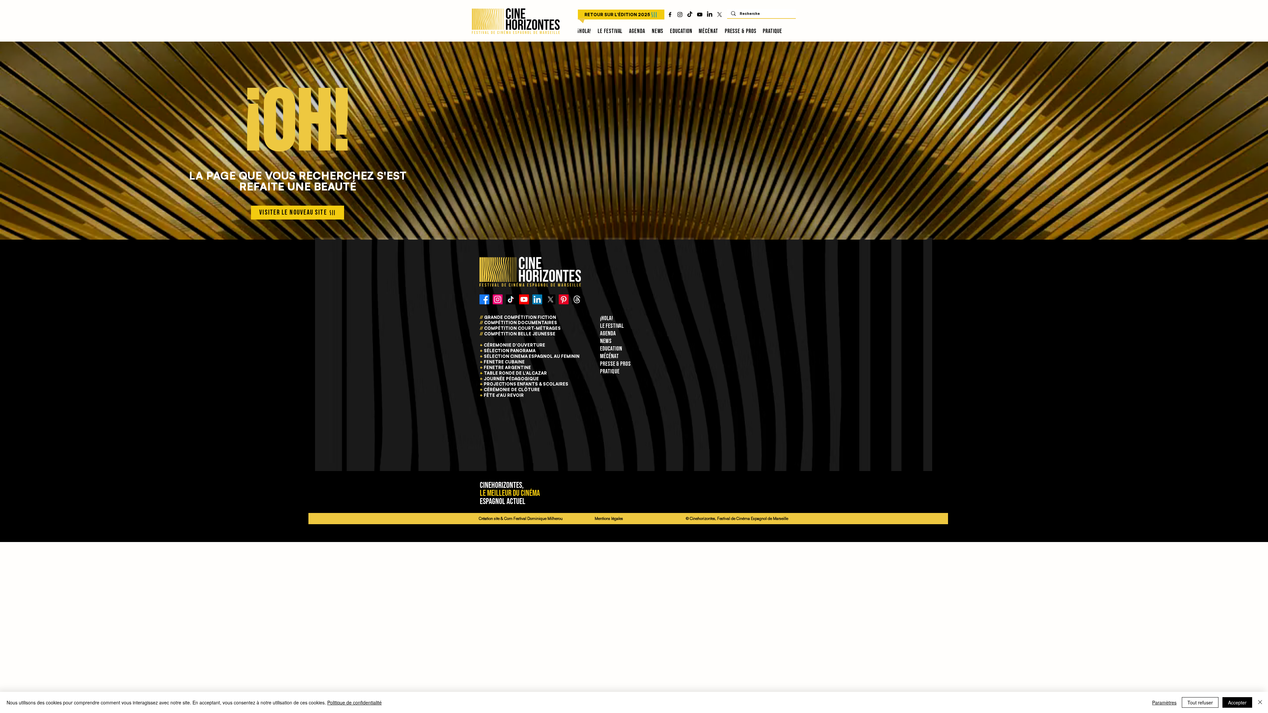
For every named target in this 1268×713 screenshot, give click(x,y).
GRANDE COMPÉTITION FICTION (520, 317)
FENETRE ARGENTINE (507, 367)
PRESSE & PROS (615, 364)
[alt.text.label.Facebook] (670, 14)
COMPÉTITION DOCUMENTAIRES (520, 322)
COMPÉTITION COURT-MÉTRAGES (522, 328)
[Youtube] (524, 299)
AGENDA (608, 333)
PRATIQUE (609, 371)
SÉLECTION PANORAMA (510, 350)
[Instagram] (498, 299)
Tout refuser (1200, 702)
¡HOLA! (606, 318)
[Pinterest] (564, 299)
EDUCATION (611, 349)
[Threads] (577, 299)
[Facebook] (484, 299)
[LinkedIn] (709, 14)
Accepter (1237, 702)
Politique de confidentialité (354, 702)
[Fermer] (1260, 702)
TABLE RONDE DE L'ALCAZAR (515, 373)
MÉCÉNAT (609, 356)
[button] (610, 31)
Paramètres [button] (1164, 702)
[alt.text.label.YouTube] (699, 14)
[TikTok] (690, 14)
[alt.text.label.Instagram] (680, 14)
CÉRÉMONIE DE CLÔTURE (512, 389)
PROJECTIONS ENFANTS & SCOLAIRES (526, 384)
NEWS (606, 341)
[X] (719, 14)
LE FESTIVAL (612, 326)
